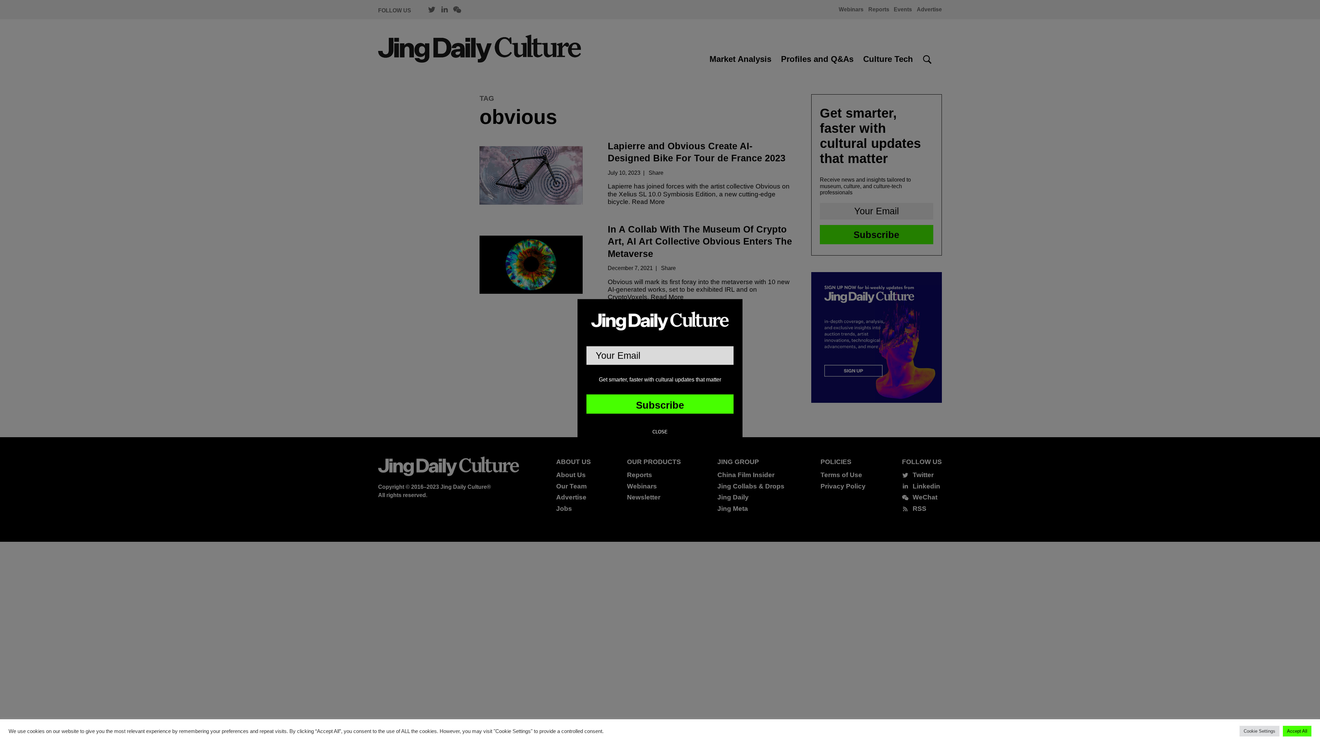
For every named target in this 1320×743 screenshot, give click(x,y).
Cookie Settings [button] (1259, 731)
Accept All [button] (1297, 731)
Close (660, 432)
